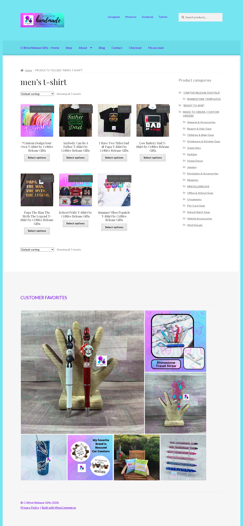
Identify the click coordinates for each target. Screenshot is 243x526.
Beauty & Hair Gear (199, 128)
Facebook (147, 16)
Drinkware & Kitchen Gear (203, 141)
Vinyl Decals (195, 225)
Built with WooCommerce (59, 507)
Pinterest (130, 16)
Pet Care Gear (196, 205)
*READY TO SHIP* (194, 105)
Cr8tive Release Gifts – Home (40, 47)
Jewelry (192, 167)
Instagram (114, 16)
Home (28, 70)
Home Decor (195, 160)
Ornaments (194, 199)
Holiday (192, 154)
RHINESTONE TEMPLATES (204, 99)
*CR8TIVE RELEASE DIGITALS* (201, 92)
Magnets (192, 180)
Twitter (162, 16)
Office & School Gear (200, 192)
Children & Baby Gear (200, 134)
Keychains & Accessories (202, 173)
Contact (117, 47)
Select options (37, 157)
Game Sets (194, 147)
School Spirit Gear (198, 212)
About (83, 47)
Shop (69, 47)
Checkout (135, 47)
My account (156, 47)
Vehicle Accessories (199, 218)
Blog (102, 47)
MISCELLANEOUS (198, 186)
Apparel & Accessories (201, 122)
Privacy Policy (30, 507)
